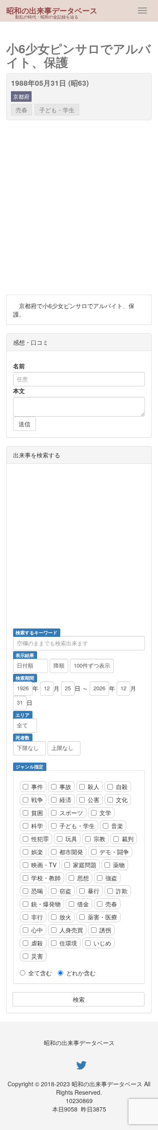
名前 (19, 366)
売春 (21, 110)
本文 (19, 390)
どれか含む (81, 973)
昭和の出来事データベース (51, 10)
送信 (24, 424)
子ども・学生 (57, 110)
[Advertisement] (79, 207)
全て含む (40, 973)
